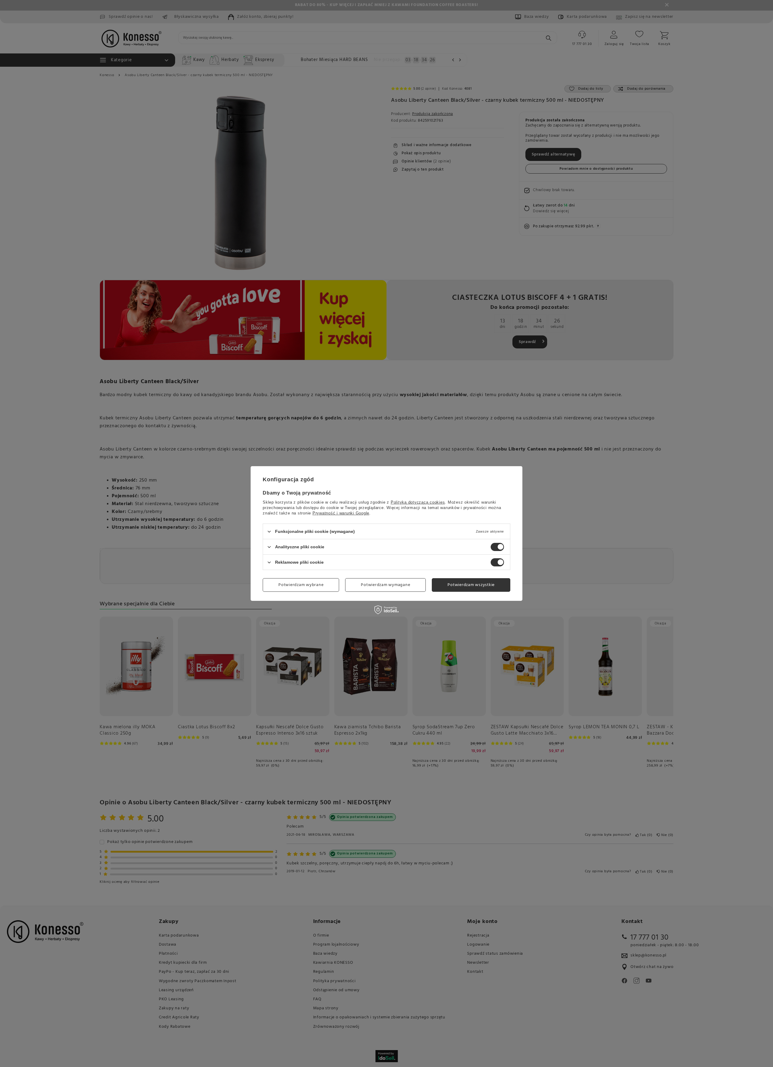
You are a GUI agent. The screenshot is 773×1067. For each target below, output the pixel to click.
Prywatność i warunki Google (341, 513)
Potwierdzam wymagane (385, 584)
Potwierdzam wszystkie (471, 584)
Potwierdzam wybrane (300, 584)
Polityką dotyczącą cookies (418, 502)
